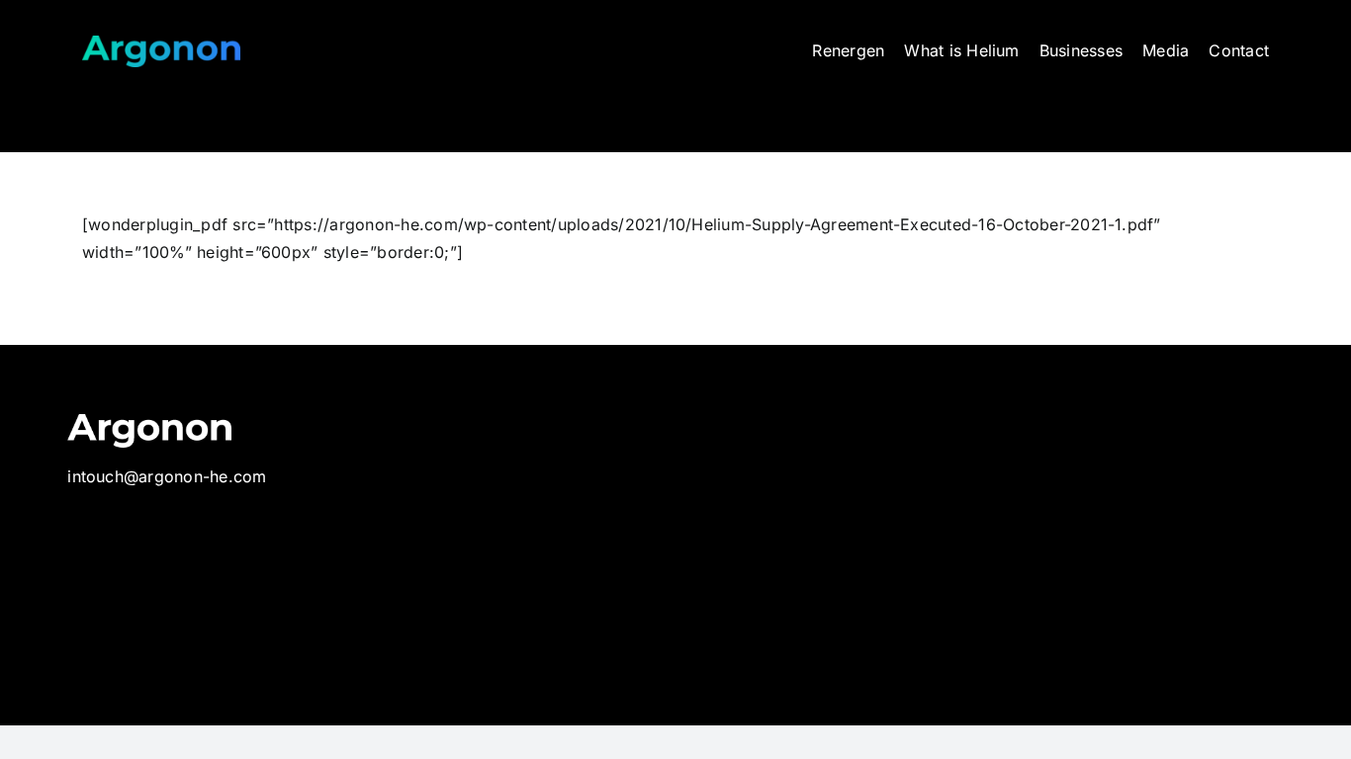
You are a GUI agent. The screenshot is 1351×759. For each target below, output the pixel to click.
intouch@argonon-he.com (166, 476)
